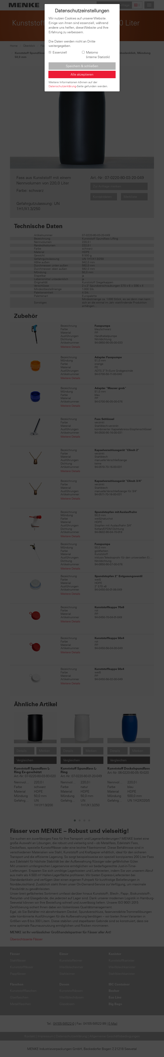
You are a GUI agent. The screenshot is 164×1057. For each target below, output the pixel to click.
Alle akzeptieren (82, 74)
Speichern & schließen (82, 66)
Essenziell (60, 52)
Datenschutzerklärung (62, 86)
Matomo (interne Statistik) (98, 54)
